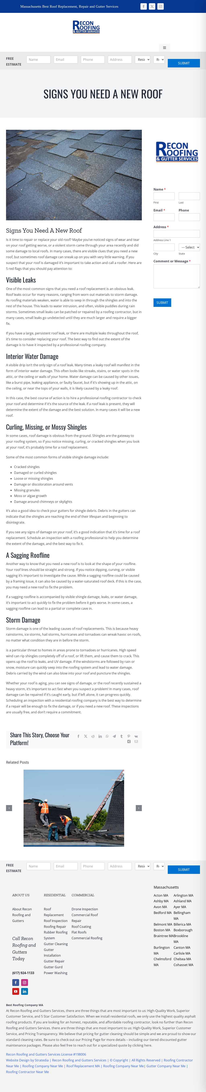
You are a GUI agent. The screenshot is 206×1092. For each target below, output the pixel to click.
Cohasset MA (183, 965)
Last (181, 202)
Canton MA (182, 947)
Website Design (18, 1060)
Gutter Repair (54, 961)
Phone (184, 210)
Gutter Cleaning (56, 944)
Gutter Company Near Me (165, 1066)
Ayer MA (180, 907)
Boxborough (183, 930)
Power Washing (55, 973)
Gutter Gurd (53, 967)
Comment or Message (172, 261)
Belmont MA (163, 924)
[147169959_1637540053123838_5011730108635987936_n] (86, 14)
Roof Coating (81, 926)
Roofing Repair (55, 926)
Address (161, 227)
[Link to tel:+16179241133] (123, 27)
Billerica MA (182, 924)
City (155, 253)
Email (159, 210)
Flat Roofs (79, 932)
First (156, 202)
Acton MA (161, 895)
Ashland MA (183, 901)
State (182, 253)
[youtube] (15, 991)
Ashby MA (161, 901)
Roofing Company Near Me (42, 1066)
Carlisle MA (182, 953)
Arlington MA (183, 895)
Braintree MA (164, 936)
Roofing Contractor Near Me (27, 1072)
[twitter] (152, 6)
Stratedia (42, 1060)
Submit (184, 63)
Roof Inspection (56, 921)
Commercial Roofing (87, 938)
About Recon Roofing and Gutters (22, 915)
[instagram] (160, 6)
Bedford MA (163, 913)
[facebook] (143, 6)
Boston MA (162, 930)
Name (159, 189)
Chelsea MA (182, 959)
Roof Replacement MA (83, 1066)
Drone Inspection (85, 909)
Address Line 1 (162, 240)
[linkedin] (24, 991)
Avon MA (160, 907)
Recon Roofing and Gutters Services (79, 1060)
